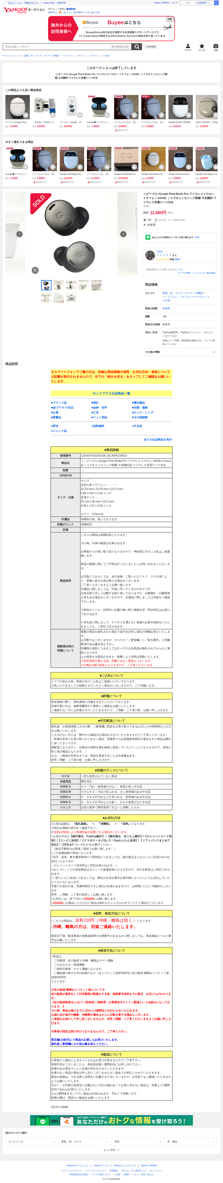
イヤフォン (95, 56)
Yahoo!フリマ (101, 1165)
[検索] (216, 3)
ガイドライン (156, 1170)
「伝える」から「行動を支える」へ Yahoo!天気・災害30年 (36, 3)
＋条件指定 (150, 46)
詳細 (197, 237)
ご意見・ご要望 (121, 1174)
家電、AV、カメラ (32, 56)
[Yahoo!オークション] (25, 8)
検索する (137, 46)
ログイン (52, 12)
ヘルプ (174, 2)
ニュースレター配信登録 (203, 273)
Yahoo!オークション (78, 1165)
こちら (180, 269)
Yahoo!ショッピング (125, 1165)
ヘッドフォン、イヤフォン (74, 56)
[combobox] (56, 47)
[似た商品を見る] (35, 270)
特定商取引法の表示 (79, 1174)
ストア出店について (101, 1174)
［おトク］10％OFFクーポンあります (81, 12)
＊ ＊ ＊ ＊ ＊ (163, 255)
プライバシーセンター (95, 1170)
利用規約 (114, 1170)
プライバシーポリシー (71, 1170)
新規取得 (70, 9)
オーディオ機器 (51, 56)
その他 (106, 56)
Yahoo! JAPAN (161, 2)
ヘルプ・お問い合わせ (142, 1174)
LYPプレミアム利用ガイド (133, 1170)
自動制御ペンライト (206, 3)
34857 (177, 259)
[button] (180, 352)
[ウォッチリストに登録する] (25, 115)
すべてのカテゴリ (120, 46)
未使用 (166, 308)
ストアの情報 (184, 273)
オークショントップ (12, 56)
